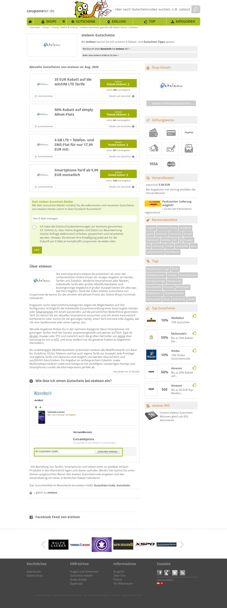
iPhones (169, 287)
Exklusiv (119, 21)
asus (193, 246)
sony (174, 228)
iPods (166, 299)
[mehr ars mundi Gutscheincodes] (123, 548)
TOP (152, 21)
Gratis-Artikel (78, 579)
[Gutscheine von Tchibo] (151, 355)
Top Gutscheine (163, 308)
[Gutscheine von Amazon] (151, 372)
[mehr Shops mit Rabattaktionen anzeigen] (43, 545)
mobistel (163, 228)
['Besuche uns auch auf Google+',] (168, 572)
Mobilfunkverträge (158, 269)
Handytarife (153, 287)
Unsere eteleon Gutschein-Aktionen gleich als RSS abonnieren (176, 416)
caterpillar (181, 246)
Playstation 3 (154, 293)
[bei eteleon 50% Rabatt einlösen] (42, 115)
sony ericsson (155, 252)
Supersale (76, 583)
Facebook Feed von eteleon (57, 517)
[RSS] (182, 572)
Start (30, 21)
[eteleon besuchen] (171, 96)
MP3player (182, 287)
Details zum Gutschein (120, 96)
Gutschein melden (81, 575)
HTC (56, 339)
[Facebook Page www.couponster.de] (161, 572)
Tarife (191, 299)
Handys (172, 275)
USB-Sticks (178, 299)
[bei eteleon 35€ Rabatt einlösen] (42, 84)
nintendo (161, 234)
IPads (175, 269)
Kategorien (185, 21)
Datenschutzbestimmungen (73, 226)
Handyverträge (155, 281)
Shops (51, 21)
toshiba (166, 240)
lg (181, 240)
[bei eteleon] (42, 145)
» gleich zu (45, 492)
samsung (158, 246)
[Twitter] (176, 572)
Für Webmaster (123, 583)
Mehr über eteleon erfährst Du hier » (100, 55)
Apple (121, 336)
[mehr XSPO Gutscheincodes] (145, 548)
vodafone (185, 228)
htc (175, 240)
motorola (175, 234)
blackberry (172, 252)
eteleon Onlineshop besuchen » (172, 103)
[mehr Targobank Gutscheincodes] (80, 547)
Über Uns (119, 575)
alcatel (188, 234)
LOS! (36, 250)
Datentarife (153, 299)
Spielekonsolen (155, 275)
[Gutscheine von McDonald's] (151, 337)
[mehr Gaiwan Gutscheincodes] (102, 551)
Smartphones (44, 312)
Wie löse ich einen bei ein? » (106, 48)
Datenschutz (35, 575)
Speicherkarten (174, 293)
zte (148, 246)
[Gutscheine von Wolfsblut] (151, 320)
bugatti (150, 228)
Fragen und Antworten (84, 571)
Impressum (34, 571)
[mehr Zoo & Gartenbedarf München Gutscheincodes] (166, 545)
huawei (188, 240)
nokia (169, 246)
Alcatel (33, 336)
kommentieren (45, 96)
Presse (118, 579)
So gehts (119, 571)
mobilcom (152, 240)
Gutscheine (85, 21)
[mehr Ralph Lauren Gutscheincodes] (58, 548)
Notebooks (174, 281)
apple (149, 234)
